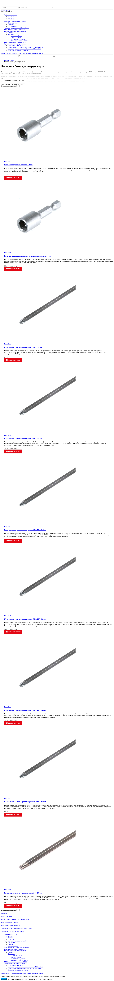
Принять (3, 979)
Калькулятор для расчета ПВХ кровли (12, 931)
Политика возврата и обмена (9, 922)
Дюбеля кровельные (10, 15)
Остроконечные (12, 23)
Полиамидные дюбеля (18, 39)
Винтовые (11, 18)
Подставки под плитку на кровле (14, 29)
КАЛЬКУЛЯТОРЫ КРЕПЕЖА (25, 53)
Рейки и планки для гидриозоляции (15, 31)
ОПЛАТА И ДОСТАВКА (8, 53)
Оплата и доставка (6, 916)
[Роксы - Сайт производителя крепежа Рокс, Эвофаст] (8, 5)
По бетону (11, 24)
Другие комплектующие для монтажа (15, 44)
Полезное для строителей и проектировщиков (15, 919)
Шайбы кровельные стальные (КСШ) (15, 42)
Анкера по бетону (16, 36)
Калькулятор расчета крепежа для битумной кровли (16, 928)
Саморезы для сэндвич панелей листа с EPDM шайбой (24, 49)
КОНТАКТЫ (39, 53)
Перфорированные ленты (15, 45)
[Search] (54, 56)
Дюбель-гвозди (16, 37)
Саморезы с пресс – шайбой (19, 41)
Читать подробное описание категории (13, 80)
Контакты (4, 913)
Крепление (11, 34)
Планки (10, 32)
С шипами (11, 20)
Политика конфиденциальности (10, 925)
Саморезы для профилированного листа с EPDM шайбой (25, 47)
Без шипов (11, 16)
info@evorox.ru (5, 10)
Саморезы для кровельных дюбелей (15, 21)
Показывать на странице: (8, 86)
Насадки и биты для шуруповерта (18, 50)
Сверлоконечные (13, 26)
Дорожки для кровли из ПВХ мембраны (16, 28)
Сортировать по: (6, 84)
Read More (7, 161)
